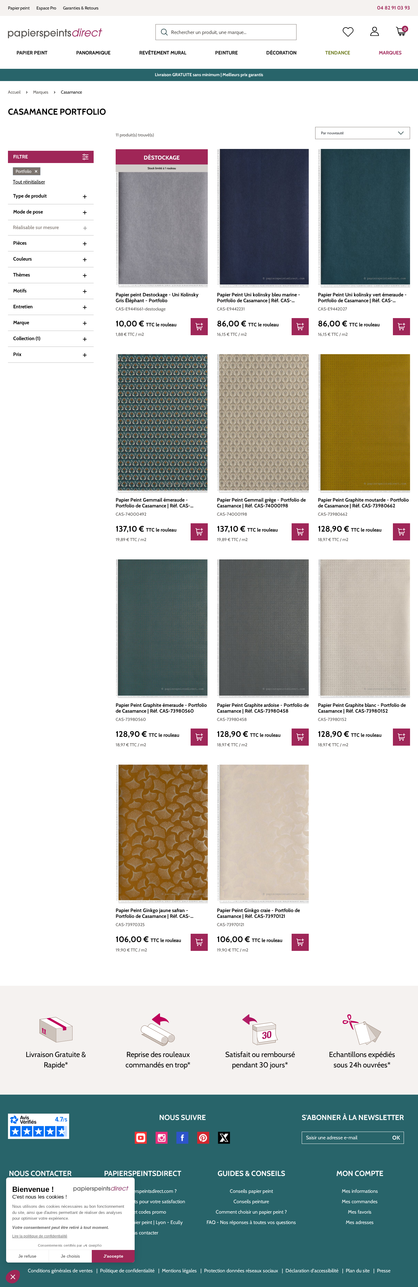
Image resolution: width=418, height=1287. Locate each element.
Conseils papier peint (251, 1191)
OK (396, 1137)
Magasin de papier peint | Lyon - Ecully (143, 1222)
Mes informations (360, 1191)
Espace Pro (46, 8)
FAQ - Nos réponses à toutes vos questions (251, 1222)
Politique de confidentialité (127, 1271)
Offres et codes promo (142, 1212)
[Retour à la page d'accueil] (55, 33)
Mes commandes (360, 1201)
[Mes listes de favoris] (348, 32)
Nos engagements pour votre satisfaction (142, 1201)
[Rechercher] (162, 31)
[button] (13, 1276)
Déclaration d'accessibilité (312, 1271)
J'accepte (113, 1256)
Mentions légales (179, 1271)
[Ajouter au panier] (199, 326)
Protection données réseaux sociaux (241, 1271)
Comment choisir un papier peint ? (251, 1212)
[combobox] (226, 32)
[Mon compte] (374, 32)
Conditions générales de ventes (60, 1271)
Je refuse (27, 1256)
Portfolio (27, 171)
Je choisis (70, 1256)
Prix (17, 354)
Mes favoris (359, 1212)
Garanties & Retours (81, 8)
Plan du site (358, 1271)
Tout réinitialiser (29, 182)
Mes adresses (360, 1222)
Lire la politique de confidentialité (39, 1236)
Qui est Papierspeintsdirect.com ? (143, 1191)
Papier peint (19, 8)
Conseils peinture (251, 1201)
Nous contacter (142, 1233)
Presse (383, 1271)
